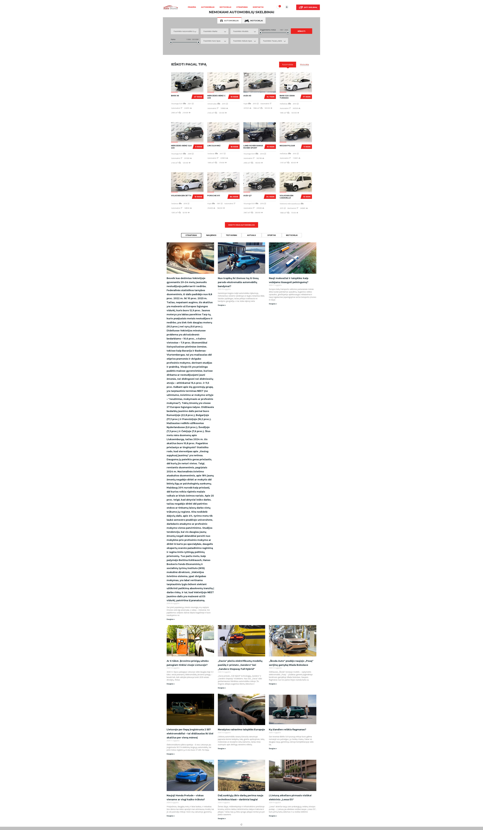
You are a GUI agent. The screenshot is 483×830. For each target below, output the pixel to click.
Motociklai (225, 7)
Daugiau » (171, 619)
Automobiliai (207, 7)
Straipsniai (242, 7)
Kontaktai (258, 7)
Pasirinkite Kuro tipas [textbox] (211, 41)
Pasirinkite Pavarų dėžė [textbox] (272, 41)
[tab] (287, 64)
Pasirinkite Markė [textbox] (210, 31)
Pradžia (192, 7)
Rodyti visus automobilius (241, 225)
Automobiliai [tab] (231, 21)
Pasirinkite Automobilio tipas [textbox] (185, 31)
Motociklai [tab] (256, 21)
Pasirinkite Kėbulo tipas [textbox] (242, 41)
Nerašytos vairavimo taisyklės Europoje (241, 729)
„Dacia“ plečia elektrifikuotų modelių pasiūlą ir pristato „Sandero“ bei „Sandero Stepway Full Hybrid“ (240, 665)
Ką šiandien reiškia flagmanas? (287, 729)
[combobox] (185, 31)
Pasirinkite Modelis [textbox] (240, 31)
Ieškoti (301, 31)
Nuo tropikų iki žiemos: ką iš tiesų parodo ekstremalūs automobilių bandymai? (238, 282)
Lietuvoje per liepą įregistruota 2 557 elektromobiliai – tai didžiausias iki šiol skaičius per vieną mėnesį (190, 733)
